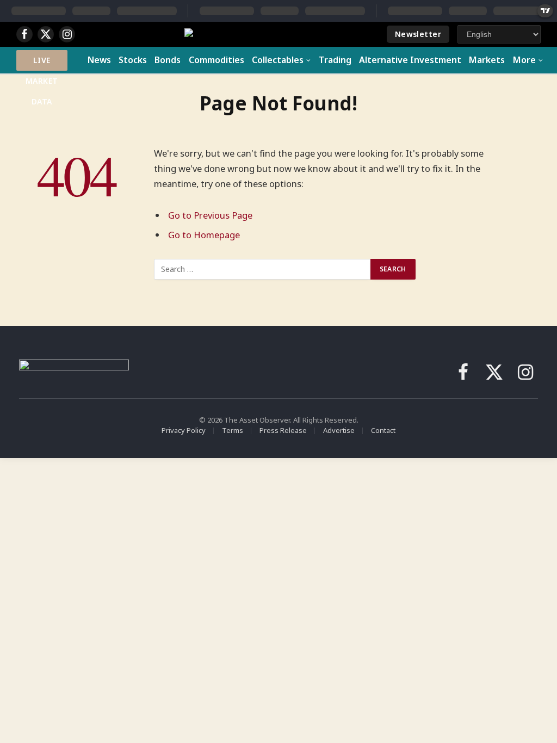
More (524, 60)
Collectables (278, 60)
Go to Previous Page (210, 215)
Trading (335, 60)
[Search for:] (263, 269)
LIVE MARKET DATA (42, 63)
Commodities (216, 60)
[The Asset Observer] (278, 34)
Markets (487, 60)
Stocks (133, 60)
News (99, 60)
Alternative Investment (410, 60)
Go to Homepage (204, 234)
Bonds (167, 60)
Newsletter (418, 34)
